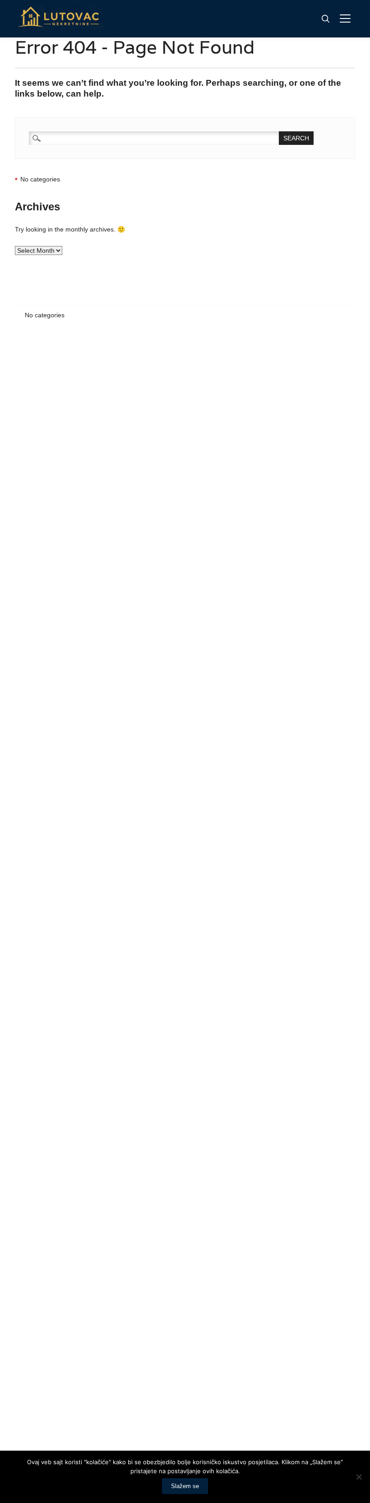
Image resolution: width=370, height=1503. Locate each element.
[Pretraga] (325, 18)
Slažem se (185, 1486)
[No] (358, 1476)
